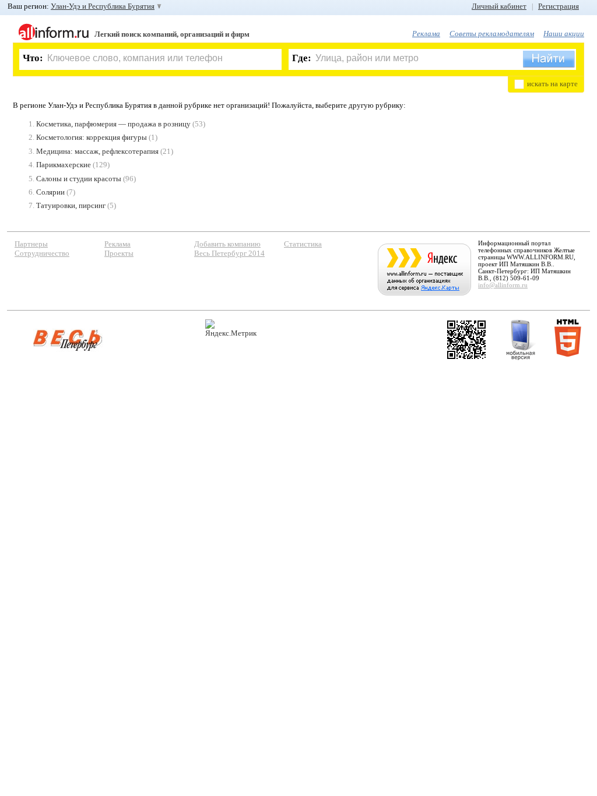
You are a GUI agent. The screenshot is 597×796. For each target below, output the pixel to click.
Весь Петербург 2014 (229, 253)
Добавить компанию (227, 243)
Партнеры (31, 243)
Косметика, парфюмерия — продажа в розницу (113, 123)
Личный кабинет (499, 6)
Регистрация (558, 6)
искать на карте (552, 83)
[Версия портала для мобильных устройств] (520, 339)
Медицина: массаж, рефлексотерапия (97, 151)
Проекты (119, 253)
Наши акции (563, 33)
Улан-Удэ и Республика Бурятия (102, 6)
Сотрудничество (42, 253)
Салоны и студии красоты (78, 178)
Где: (301, 58)
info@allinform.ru (503, 284)
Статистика (303, 243)
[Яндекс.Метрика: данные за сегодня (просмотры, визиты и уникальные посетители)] (231, 328)
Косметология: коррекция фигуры (91, 137)
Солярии (50, 192)
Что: (33, 58)
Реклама (426, 33)
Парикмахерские (63, 164)
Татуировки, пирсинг (71, 205)
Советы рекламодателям (491, 33)
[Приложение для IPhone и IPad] (466, 339)
